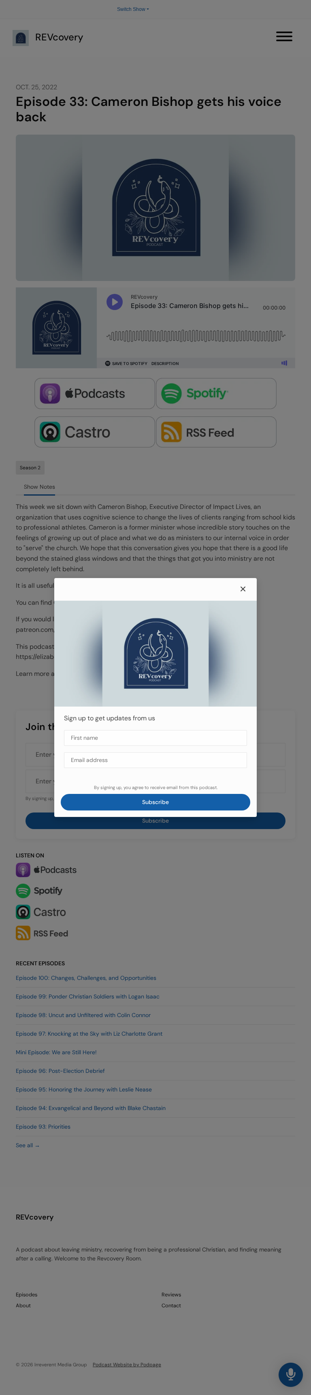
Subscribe (155, 802)
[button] (243, 589)
